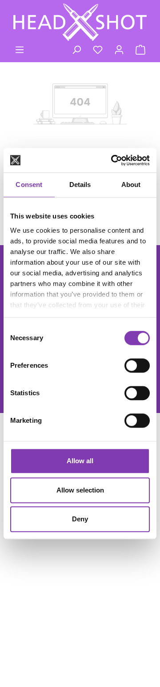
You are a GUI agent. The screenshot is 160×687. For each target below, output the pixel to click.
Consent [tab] (29, 184)
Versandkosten (36, 643)
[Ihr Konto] (119, 50)
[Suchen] (76, 50)
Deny (80, 519)
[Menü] (19, 50)
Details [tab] (80, 184)
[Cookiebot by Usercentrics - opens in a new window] (113, 160)
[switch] (137, 365)
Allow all (80, 461)
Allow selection (80, 490)
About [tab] (131, 184)
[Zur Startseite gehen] (80, 22)
